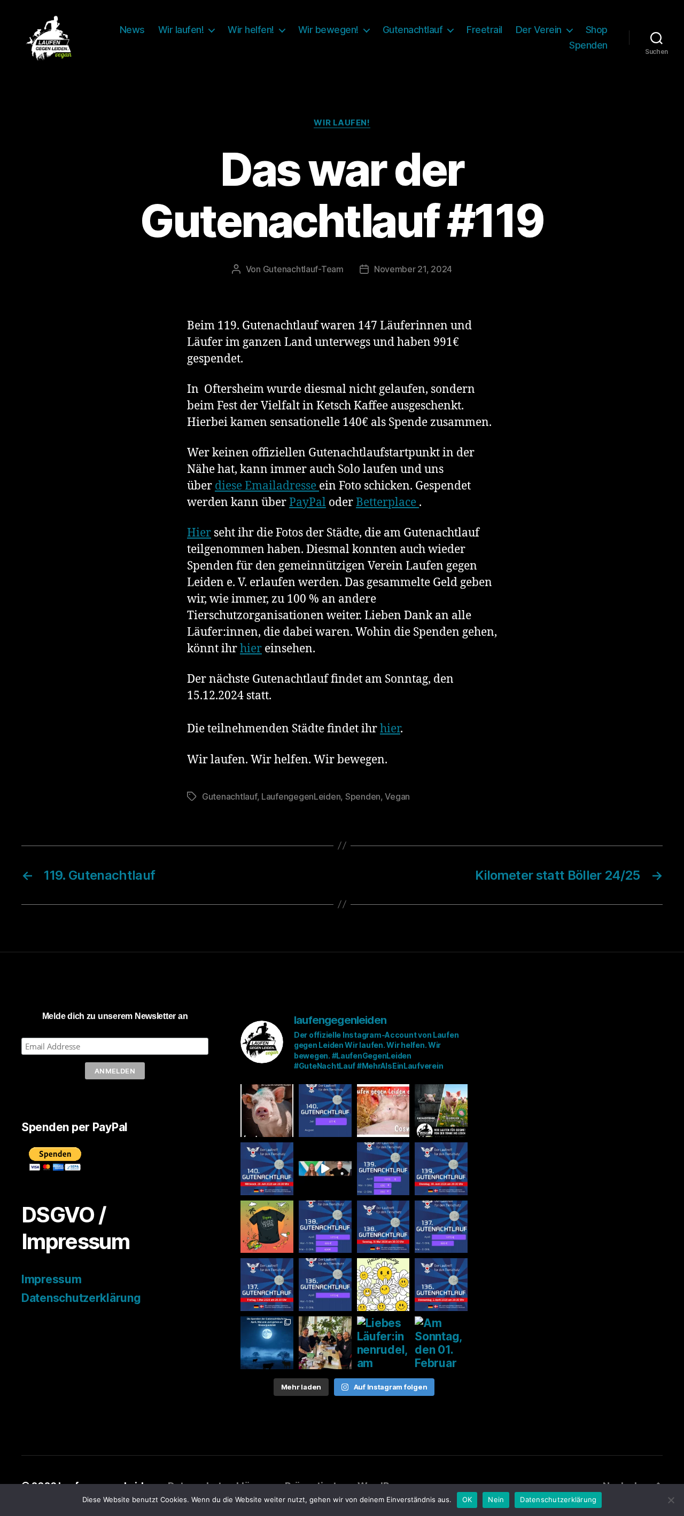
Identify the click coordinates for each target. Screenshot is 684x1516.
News (132, 29)
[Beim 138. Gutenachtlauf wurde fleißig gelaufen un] (325, 1227)
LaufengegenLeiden (300, 796)
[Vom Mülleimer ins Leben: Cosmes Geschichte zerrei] (441, 1110)
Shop (597, 29)
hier (251, 649)
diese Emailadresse (267, 486)
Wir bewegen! (328, 29)
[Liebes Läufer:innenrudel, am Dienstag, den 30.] (441, 1168)
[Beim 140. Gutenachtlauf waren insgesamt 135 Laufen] (325, 1110)
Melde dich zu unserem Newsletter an (115, 1016)
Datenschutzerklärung (81, 1298)
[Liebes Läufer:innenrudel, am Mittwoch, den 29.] (266, 1168)
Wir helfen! (251, 29)
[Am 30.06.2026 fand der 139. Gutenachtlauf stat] (383, 1168)
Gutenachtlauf (413, 29)
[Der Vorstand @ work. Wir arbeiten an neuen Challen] (325, 1342)
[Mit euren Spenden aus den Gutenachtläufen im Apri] (266, 1342)
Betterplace (387, 502)
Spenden (588, 45)
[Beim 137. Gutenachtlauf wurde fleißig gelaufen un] (441, 1227)
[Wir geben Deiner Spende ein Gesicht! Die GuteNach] (266, 1110)
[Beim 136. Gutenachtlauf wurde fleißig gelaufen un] (325, 1284)
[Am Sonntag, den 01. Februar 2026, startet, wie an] (441, 1342)
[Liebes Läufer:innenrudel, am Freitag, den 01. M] (266, 1284)
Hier (199, 533)
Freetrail (484, 29)
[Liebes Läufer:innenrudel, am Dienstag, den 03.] (383, 1342)
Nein (496, 1499)
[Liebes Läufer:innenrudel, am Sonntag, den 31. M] (383, 1227)
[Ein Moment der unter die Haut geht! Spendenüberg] (325, 1168)
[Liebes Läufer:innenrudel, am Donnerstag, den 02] (441, 1284)
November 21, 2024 (413, 269)
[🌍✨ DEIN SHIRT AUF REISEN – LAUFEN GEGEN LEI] (266, 1227)
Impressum (51, 1279)
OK (467, 1499)
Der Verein (539, 29)
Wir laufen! (181, 29)
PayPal (307, 502)
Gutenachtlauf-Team (303, 269)
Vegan (397, 796)
